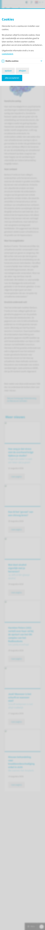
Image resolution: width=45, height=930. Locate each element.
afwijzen (22, 70)
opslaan (8, 70)
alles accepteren (12, 77)
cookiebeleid (7, 53)
